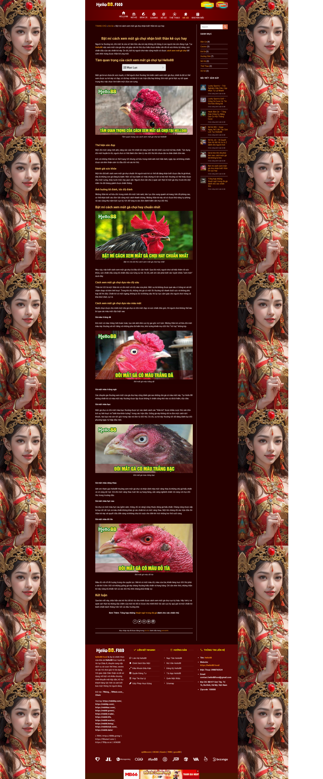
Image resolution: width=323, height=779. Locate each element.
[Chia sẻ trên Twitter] (139, 621)
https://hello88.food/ (210, 665)
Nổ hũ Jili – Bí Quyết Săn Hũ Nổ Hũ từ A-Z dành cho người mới (217, 142)
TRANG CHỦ (100, 26)
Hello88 (98, 47)
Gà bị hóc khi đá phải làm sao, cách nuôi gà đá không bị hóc (217, 155)
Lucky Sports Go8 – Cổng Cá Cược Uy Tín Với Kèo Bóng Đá (217, 101)
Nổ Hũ (203, 61)
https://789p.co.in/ (103, 742)
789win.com (116, 692)
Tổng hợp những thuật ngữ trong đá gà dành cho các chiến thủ (217, 182)
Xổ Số (203, 71)
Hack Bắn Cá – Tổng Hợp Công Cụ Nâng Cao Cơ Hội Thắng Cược (217, 115)
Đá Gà (110, 26)
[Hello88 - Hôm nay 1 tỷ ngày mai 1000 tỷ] (109, 5)
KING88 (117, 742)
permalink (164, 630)
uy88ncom (146, 752)
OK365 (156, 752)
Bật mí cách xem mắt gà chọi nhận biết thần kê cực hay (217, 168)
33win (98, 695)
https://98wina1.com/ (105, 739)
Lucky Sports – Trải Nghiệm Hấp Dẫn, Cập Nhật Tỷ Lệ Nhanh (217, 88)
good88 (177, 752)
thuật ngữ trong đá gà (146, 613)
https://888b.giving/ (112, 736)
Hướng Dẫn (205, 56)
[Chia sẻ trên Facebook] (135, 621)
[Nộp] (225, 26)
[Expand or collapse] (163, 67)
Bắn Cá (203, 42)
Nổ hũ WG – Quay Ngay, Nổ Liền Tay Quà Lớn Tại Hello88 (218, 129)
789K (98, 736)
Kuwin (163, 752)
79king (106, 692)
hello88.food (101, 657)
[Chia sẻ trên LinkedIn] (153, 621)
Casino (203, 46)
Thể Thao (204, 66)
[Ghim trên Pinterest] (149, 621)
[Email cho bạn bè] (144, 621)
